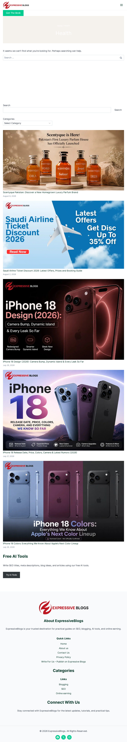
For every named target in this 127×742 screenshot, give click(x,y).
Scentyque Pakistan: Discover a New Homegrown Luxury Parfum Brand (40, 192)
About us (63, 648)
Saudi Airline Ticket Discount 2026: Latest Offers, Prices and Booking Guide (42, 270)
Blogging (63, 684)
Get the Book (13, 13)
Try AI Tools (11, 575)
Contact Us (63, 652)
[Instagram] (69, 737)
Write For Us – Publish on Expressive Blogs (63, 661)
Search (6, 105)
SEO (63, 689)
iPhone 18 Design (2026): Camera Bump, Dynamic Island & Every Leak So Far (43, 361)
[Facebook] (57, 737)
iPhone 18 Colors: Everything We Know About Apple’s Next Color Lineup (40, 543)
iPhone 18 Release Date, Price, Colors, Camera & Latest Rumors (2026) (40, 452)
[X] (63, 737)
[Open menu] (121, 5)
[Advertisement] (63, 81)
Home (63, 643)
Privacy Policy (63, 657)
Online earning (63, 693)
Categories (8, 119)
